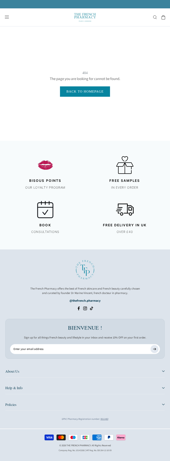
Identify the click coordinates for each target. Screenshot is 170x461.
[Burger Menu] (7, 17)
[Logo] (85, 17)
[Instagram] (85, 308)
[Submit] (154, 349)
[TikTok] (91, 308)
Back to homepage (85, 91)
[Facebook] (79, 308)
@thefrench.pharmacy (85, 301)
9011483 (104, 419)
